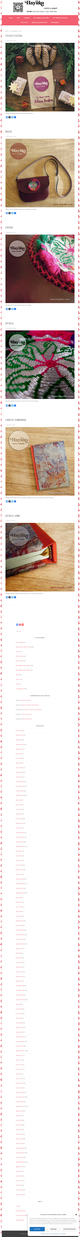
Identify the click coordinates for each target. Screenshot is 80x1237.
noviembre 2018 (20, 990)
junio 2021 (19, 851)
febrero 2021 (19, 870)
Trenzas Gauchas (26, 700)
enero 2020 (19, 925)
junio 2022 (19, 805)
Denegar (53, 1229)
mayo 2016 (19, 1125)
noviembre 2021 (20, 837)
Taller (17, 684)
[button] (76, 1215)
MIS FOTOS (24, 22)
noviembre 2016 (20, 1097)
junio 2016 (19, 1120)
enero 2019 (19, 981)
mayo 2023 (19, 758)
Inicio (11, 18)
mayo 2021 (19, 856)
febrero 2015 (19, 1194)
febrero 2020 (19, 921)
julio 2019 (18, 953)
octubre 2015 (19, 1157)
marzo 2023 (19, 767)
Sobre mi (27, 18)
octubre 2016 (19, 1102)
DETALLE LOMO (12, 515)
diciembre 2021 (20, 832)
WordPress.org (20, 1220)
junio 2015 (19, 1176)
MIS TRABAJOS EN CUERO (41, 18)
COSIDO (9, 227)
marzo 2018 (19, 1023)
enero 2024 (19, 740)
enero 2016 (19, 1143)
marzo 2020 (19, 916)
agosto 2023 (19, 749)
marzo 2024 (19, 730)
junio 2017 (19, 1064)
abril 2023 (18, 763)
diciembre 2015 (20, 1148)
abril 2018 (18, 1018)
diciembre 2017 (20, 1037)
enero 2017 (19, 1088)
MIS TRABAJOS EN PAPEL (60, 18)
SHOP (18, 18)
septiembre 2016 (20, 1106)
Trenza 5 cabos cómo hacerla (30, 705)
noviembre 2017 (20, 1041)
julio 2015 (18, 1171)
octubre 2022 (19, 791)
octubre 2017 (19, 1046)
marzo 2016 (19, 1134)
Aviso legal (63, 1233)
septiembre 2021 (20, 846)
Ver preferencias (69, 1229)
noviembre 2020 (20, 883)
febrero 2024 (19, 735)
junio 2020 (19, 902)
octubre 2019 (19, 939)
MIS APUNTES (55, 22)
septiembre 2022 (20, 795)
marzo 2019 (19, 972)
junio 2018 (19, 1009)
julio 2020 (18, 897)
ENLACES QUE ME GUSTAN (39, 22)
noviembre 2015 (20, 1153)
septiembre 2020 (20, 893)
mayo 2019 (19, 962)
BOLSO (8, 131)
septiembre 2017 (20, 1051)
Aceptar (37, 1229)
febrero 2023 (19, 772)
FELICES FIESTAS (13, 35)
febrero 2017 (19, 1083)
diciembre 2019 (20, 930)
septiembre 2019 (20, 944)
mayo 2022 (19, 809)
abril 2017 (18, 1074)
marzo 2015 (19, 1190)
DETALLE (9, 323)
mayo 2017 (19, 1069)
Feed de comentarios (22, 1215)
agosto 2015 (19, 1167)
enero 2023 (19, 777)
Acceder (18, 1206)
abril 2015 (18, 1185)
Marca (17, 651)
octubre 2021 (19, 842)
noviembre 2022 (20, 786)
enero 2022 (19, 828)
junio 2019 (19, 958)
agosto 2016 (19, 1111)
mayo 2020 (19, 907)
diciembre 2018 (20, 986)
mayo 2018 (19, 1013)
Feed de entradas (21, 1211)
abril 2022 (18, 814)
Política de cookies (45, 1233)
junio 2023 (19, 754)
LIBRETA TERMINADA (15, 419)
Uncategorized (20, 689)
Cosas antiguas (20, 642)
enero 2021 (19, 874)
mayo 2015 (19, 1180)
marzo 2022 (19, 818)
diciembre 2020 (20, 879)
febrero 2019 (19, 976)
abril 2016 (18, 1129)
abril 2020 (18, 911)
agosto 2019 (19, 948)
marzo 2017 (19, 1078)
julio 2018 (18, 1004)
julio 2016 (18, 1115)
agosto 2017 (19, 1055)
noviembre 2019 (20, 935)
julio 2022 (18, 800)
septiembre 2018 (20, 999)
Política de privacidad (55, 1233)
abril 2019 (18, 967)
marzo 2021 (19, 865)
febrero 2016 (19, 1139)
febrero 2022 (19, 823)
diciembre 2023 (20, 744)
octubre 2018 (19, 995)
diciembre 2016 (20, 1092)
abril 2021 (18, 860)
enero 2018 (19, 1032)
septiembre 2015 (20, 1162)
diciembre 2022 (20, 781)
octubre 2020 (19, 888)
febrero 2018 (19, 1027)
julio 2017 (18, 1060)
